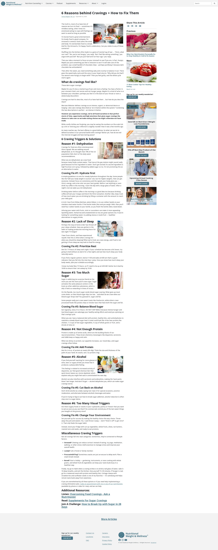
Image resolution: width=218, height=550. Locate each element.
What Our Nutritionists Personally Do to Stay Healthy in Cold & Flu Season (141, 55)
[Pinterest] (136, 26)
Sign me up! (132, 97)
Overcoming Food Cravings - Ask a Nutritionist (85, 495)
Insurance (106, 537)
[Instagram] (123, 540)
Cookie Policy (107, 544)
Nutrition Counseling (33, 3)
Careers (105, 533)
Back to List (131, 89)
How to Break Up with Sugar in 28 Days (91, 505)
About (94, 3)
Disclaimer (153, 542)
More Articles (109, 519)
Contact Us (90, 533)
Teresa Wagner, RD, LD (68, 16)
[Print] (128, 26)
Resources (83, 3)
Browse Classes (141, 183)
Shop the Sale (142, 155)
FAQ (87, 540)
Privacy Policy (107, 540)
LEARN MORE (141, 127)
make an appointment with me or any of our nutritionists (101, 484)
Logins (103, 3)
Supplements (71, 3)
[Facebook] (132, 26)
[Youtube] (125, 540)
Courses (49, 3)
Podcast (60, 3)
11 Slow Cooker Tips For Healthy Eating (139, 85)
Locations (89, 537)
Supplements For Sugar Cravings (88, 500)
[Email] (140, 26)
